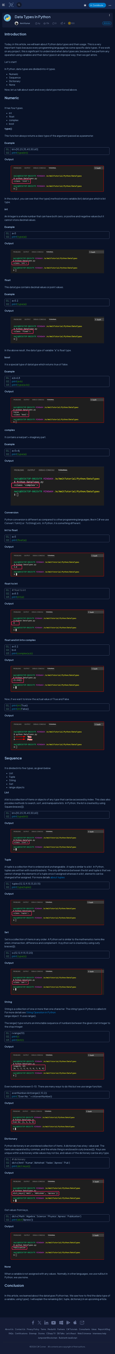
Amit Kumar (25, 23)
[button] (110, 5)
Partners (61, 1329)
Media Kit (52, 1329)
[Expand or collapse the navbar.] (4, 5)
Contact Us (20, 1329)
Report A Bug (104, 1329)
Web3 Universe (84, 1333)
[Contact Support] (82, 1322)
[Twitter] (39, 1322)
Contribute (98, 5)
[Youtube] (53, 1322)
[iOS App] (75, 1322)
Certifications (21, 1333)
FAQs (11, 1333)
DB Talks (61, 1333)
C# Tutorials (71, 1329)
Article (107, 23)
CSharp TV (51, 1333)
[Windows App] (61, 1322)
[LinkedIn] (46, 1322)
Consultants (84, 1329)
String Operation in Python (41, 1012)
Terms (43, 1329)
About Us (9, 1329)
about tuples (57, 877)
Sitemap (33, 1333)
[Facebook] (33, 1322)
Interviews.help (99, 1333)
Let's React (71, 1333)
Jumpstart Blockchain (47, 1338)
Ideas (94, 1329)
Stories (41, 1333)
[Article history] (36, 23)
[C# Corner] (11, 4)
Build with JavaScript (68, 1338)
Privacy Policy (33, 1329)
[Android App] (68, 1322)
